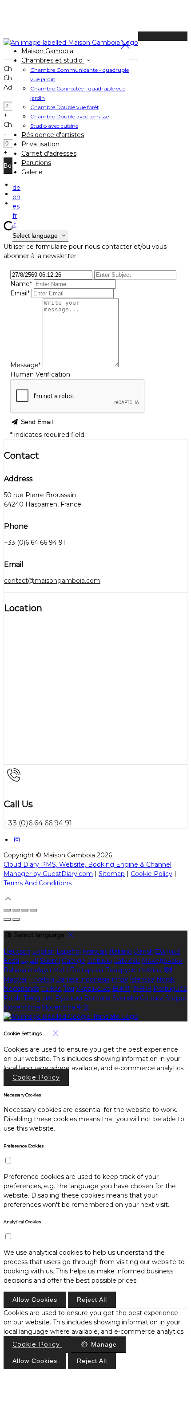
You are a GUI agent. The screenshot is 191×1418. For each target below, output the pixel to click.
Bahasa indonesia (83, 979)
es (16, 206)
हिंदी (167, 970)
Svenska (125, 998)
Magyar (15, 979)
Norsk (165, 979)
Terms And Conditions (38, 883)
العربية (29, 961)
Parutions (36, 163)
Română (97, 998)
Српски (151, 998)
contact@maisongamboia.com (52, 581)
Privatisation (40, 144)
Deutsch (17, 951)
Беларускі (121, 970)
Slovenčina (58, 1007)
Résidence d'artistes (52, 135)
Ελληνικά (167, 951)
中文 (83, 1007)
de (16, 188)
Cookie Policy (151, 874)
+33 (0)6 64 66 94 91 (38, 823)
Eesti (11, 961)
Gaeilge (73, 961)
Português (170, 989)
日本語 (121, 989)
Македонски (162, 961)
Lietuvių (99, 961)
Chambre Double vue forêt (64, 107)
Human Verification (40, 374)
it (14, 225)
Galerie (32, 172)
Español (68, 951)
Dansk (143, 951)
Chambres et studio (52, 60)
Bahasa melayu (27, 970)
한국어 (142, 989)
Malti (60, 970)
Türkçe (51, 989)
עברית (119, 979)
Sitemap (112, 874)
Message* (25, 365)
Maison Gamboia (47, 51)
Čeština (150, 970)
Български (86, 970)
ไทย (69, 989)
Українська (93, 989)
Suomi (50, 961)
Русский (68, 998)
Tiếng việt (38, 998)
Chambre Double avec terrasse (69, 116)
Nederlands (21, 989)
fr (14, 216)
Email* (20, 293)
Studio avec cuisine (54, 125)
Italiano (120, 951)
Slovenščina (22, 1007)
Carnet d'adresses (48, 153)
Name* (21, 284)
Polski (13, 998)
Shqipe (176, 998)
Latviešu (127, 961)
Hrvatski (41, 979)
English (43, 951)
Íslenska (142, 979)
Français (95, 951)
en (16, 197)
